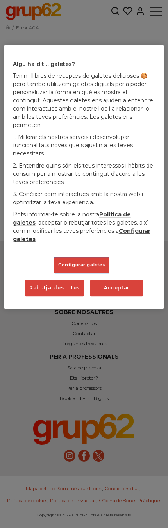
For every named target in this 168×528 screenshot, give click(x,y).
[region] (84, 177)
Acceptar (116, 288)
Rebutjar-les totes (54, 288)
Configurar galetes (81, 265)
